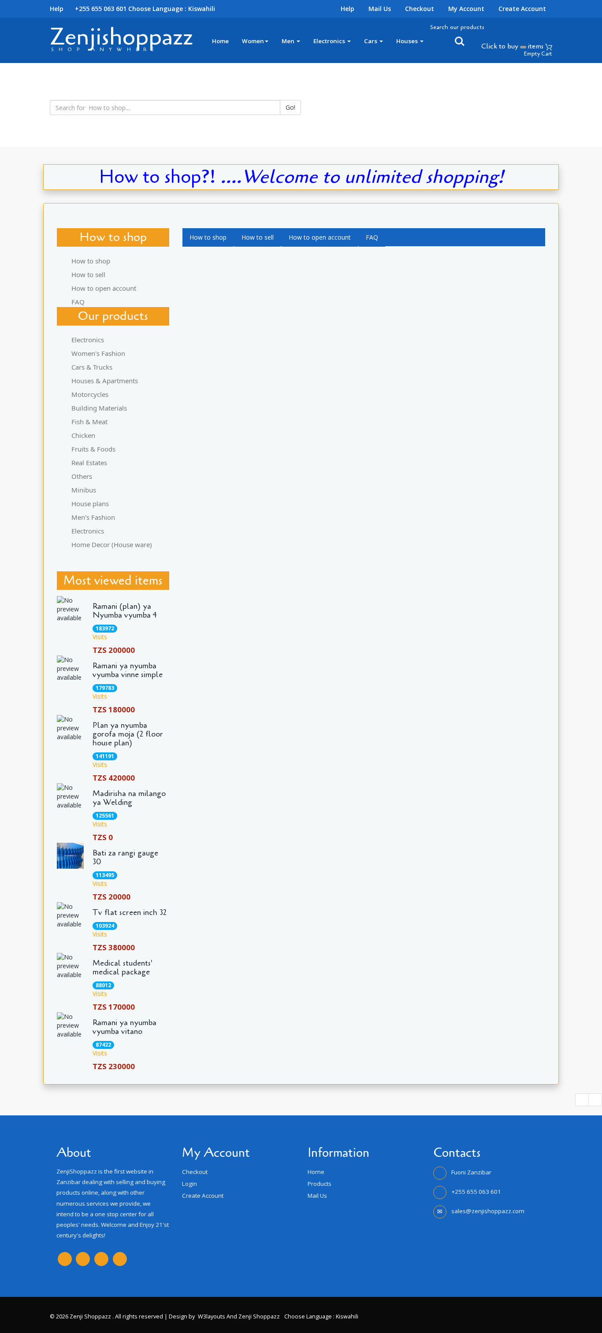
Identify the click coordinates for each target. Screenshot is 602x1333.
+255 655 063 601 (476, 1192)
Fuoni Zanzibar (471, 1172)
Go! (290, 107)
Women (253, 41)
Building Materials (99, 408)
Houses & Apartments (104, 380)
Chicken (83, 435)
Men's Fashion (93, 517)
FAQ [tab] (78, 301)
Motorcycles (89, 394)
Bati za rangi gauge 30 (125, 857)
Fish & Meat (89, 421)
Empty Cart (538, 54)
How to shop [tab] (90, 260)
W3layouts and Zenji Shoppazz (239, 1316)
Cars (371, 41)
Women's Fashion (98, 353)
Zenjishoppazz (121, 37)
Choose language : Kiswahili (171, 8)
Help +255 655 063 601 (88, 8)
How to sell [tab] (88, 274)
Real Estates (89, 462)
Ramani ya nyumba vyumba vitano (124, 1027)
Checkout (419, 8)
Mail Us (379, 8)
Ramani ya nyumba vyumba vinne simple (128, 670)
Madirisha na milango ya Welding (129, 798)
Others (81, 476)
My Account (466, 8)
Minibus (83, 489)
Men (289, 41)
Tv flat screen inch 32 (130, 912)
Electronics (329, 41)
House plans (90, 503)
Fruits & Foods (93, 448)
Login (189, 1184)
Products (319, 1184)
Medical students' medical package (122, 968)
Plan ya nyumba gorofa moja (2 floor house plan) (128, 734)
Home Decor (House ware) (111, 544)
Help (347, 8)
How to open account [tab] (103, 288)
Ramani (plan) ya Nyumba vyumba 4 (125, 611)
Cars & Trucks (91, 367)
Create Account (522, 8)
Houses (407, 41)
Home (220, 41)
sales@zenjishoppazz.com (487, 1211)
